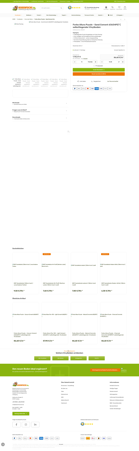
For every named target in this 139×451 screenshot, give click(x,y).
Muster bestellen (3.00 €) (99, 74)
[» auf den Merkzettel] (65, 255)
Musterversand (114, 391)
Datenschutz (64, 394)
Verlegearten (78, 358)
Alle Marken (60, 358)
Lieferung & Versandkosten (117, 397)
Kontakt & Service (114, 385)
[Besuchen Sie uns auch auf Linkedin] (35, 424)
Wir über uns (64, 388)
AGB (62, 397)
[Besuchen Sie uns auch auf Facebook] (16, 424)
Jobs (62, 391)
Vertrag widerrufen (20, 413)
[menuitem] (18, 15)
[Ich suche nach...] (61, 8)
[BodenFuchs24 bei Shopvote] (74, 7)
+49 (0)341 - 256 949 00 (18, 401)
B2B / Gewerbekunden (119, 1)
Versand (85, 58)
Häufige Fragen (114, 388)
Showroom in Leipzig (65, 1)
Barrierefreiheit (114, 406)
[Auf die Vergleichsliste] (61, 255)
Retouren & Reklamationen (117, 400)
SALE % (97, 358)
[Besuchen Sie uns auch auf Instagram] (26, 424)
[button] (106, 8)
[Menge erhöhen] (95, 62)
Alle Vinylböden (42, 358)
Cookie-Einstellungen (115, 408)
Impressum (64, 403)
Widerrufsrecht (65, 400)
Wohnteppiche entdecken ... (105, 370)
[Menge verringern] (75, 62)
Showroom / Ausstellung (67, 385)
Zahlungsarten (113, 394)
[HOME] (24, 8)
